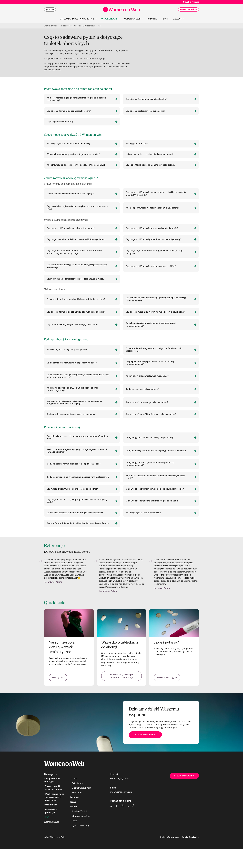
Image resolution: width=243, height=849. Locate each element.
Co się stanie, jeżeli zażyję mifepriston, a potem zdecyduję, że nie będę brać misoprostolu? (78, 376)
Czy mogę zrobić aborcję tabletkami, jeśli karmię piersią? (153, 239)
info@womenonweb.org (121, 792)
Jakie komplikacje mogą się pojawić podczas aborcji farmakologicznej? (151, 324)
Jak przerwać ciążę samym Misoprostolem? (147, 402)
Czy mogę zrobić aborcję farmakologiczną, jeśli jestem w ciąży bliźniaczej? (77, 266)
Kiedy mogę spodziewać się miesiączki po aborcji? (150, 437)
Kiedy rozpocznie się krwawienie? (142, 389)
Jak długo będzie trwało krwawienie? (144, 512)
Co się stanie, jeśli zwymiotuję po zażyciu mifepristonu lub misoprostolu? (153, 349)
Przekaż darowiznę (188, 9)
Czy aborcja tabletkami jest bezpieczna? (145, 111)
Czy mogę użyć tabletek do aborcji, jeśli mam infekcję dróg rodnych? (154, 252)
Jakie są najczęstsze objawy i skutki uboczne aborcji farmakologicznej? (72, 389)
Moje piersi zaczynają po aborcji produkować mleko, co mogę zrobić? (155, 477)
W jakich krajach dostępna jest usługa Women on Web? (73, 154)
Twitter (111, 805)
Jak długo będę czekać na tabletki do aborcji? (69, 143)
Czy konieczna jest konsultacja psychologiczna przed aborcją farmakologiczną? (156, 299)
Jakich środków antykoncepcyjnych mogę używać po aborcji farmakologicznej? (77, 450)
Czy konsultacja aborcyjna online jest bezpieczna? (150, 165)
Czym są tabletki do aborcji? (60, 121)
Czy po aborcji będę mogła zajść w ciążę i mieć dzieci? (73, 324)
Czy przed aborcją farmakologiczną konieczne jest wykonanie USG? (77, 208)
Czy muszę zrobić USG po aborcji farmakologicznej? (72, 489)
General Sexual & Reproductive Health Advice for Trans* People (78, 523)
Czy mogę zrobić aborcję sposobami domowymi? (71, 228)
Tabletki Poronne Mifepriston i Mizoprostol (77, 26)
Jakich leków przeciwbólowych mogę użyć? (147, 376)
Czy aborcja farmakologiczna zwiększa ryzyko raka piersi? (76, 312)
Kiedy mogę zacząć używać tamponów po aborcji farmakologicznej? (150, 463)
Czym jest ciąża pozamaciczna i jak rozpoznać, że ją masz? (75, 279)
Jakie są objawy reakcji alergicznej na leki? (67, 349)
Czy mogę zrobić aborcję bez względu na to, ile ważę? (152, 228)
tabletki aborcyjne (167, 677)
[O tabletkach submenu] (118, 18)
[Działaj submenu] (182, 18)
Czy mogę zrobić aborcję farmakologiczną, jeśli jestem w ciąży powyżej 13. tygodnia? (156, 193)
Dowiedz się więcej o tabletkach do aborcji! (121, 676)
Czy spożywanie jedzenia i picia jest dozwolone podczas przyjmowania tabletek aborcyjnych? (74, 402)
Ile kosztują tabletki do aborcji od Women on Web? (150, 154)
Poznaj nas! (58, 677)
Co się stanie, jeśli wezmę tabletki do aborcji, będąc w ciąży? (76, 299)
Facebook (116, 805)
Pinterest (133, 805)
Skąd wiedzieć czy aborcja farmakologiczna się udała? (152, 500)
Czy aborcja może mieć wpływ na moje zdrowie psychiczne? (155, 312)
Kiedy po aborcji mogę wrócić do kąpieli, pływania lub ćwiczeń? (156, 450)
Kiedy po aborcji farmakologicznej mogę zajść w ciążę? (73, 463)
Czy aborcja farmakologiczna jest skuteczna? (69, 111)
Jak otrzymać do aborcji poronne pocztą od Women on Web (76, 165)
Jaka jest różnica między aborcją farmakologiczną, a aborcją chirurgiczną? (76, 99)
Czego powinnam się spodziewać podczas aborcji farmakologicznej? (150, 362)
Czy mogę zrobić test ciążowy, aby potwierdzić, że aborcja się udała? (77, 500)
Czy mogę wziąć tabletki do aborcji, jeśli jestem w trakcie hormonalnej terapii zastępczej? (74, 252)
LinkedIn (128, 805)
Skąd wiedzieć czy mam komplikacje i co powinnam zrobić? (155, 489)
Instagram (122, 805)
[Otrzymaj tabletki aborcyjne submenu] (95, 18)
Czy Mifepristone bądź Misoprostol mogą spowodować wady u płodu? (77, 437)
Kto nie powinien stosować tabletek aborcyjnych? (71, 193)
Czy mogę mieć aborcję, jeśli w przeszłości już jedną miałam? (76, 239)
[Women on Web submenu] (141, 18)
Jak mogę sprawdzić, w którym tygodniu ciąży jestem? (152, 207)
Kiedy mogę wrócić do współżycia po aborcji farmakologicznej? (78, 477)
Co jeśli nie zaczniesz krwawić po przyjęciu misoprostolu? (75, 512)
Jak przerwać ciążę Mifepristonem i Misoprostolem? (151, 414)
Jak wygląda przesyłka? (137, 143)
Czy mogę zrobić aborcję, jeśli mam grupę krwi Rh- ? (151, 266)
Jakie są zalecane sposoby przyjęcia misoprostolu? (71, 414)
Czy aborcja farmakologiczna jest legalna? (146, 99)
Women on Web (50, 26)
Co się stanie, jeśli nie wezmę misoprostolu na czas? (72, 362)
